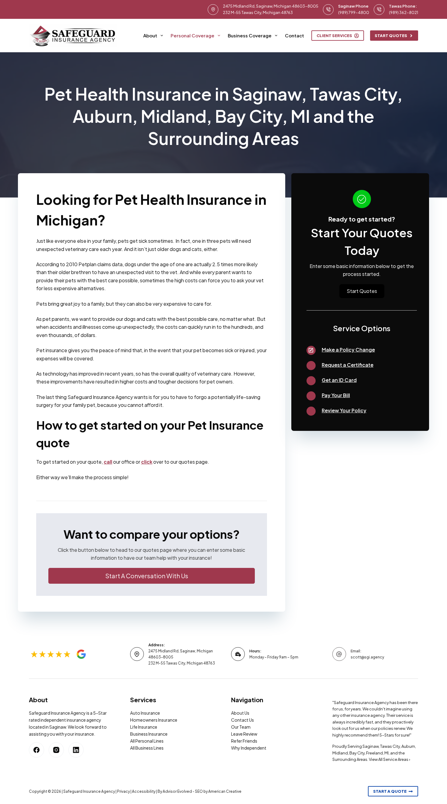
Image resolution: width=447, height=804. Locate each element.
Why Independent (248, 748)
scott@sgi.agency (367, 657)
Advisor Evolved (177, 791)
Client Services (334, 35)
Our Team (241, 727)
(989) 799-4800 (353, 12)
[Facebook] (36, 750)
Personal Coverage (192, 35)
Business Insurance (149, 734)
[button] (151, 576)
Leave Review (244, 734)
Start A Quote (390, 791)
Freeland (374, 753)
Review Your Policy (344, 410)
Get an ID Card (339, 380)
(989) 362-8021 (403, 12)
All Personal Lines (147, 741)
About (150, 35)
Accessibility (143, 791)
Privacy (123, 791)
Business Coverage (250, 35)
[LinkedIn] (76, 750)
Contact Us (242, 720)
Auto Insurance (145, 713)
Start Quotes (391, 35)
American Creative (224, 791)
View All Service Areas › (389, 759)
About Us (240, 713)
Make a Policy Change (348, 349)
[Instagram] (56, 750)
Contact (294, 35)
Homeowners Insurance (153, 720)
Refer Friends (244, 741)
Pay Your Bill (336, 395)
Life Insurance (143, 727)
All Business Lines (147, 748)
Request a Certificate (347, 365)
